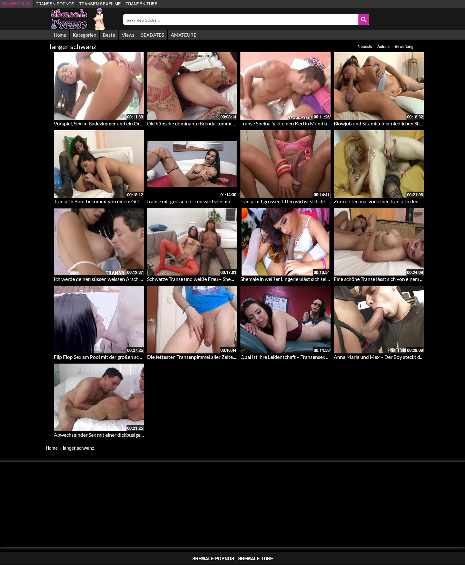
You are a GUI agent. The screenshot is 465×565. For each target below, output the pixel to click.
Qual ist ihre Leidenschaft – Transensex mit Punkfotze (298, 357)
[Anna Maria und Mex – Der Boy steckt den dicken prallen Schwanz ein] (379, 319)
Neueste (365, 46)
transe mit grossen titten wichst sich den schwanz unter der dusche (312, 201)
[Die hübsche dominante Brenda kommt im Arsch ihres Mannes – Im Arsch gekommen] (192, 86)
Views (128, 35)
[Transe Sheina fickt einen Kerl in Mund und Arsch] (285, 86)
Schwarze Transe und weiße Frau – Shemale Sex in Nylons (209, 279)
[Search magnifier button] (363, 19)
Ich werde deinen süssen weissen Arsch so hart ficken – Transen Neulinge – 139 (139, 279)
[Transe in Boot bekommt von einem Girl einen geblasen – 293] (99, 164)
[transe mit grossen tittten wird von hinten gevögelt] (192, 164)
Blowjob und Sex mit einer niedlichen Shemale (383, 123)
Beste (109, 35)
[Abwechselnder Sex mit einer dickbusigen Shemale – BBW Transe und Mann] (99, 397)
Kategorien (84, 35)
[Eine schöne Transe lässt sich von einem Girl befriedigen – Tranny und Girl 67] (379, 242)
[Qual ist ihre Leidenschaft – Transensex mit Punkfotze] (285, 319)
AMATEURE (183, 35)
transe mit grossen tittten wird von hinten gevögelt (202, 201)
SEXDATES (152, 35)
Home (60, 35)
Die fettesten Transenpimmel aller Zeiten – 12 (196, 357)
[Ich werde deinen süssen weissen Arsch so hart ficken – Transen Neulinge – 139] (99, 242)
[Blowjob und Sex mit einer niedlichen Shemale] (379, 86)
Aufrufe (383, 46)
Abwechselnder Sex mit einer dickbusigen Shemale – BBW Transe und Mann (136, 435)
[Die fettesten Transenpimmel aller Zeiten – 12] (192, 319)
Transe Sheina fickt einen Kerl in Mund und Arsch (293, 123)
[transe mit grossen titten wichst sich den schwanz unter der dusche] (285, 164)
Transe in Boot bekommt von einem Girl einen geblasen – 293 (120, 201)
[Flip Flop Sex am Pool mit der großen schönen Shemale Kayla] (99, 319)
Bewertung (404, 46)
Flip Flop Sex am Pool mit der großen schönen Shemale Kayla (119, 357)
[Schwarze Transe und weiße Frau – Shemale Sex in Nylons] (192, 242)
